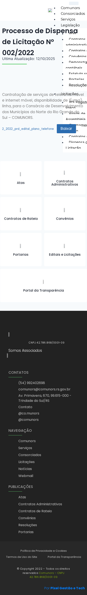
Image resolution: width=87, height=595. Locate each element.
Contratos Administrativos (64, 183)
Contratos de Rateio (21, 218)
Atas (21, 183)
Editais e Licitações (65, 254)
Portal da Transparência (43, 290)
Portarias (21, 254)
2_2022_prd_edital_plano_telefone (28, 129)
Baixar (66, 128)
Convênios (65, 218)
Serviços (68, 19)
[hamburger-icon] (74, 3)
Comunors (70, 8)
